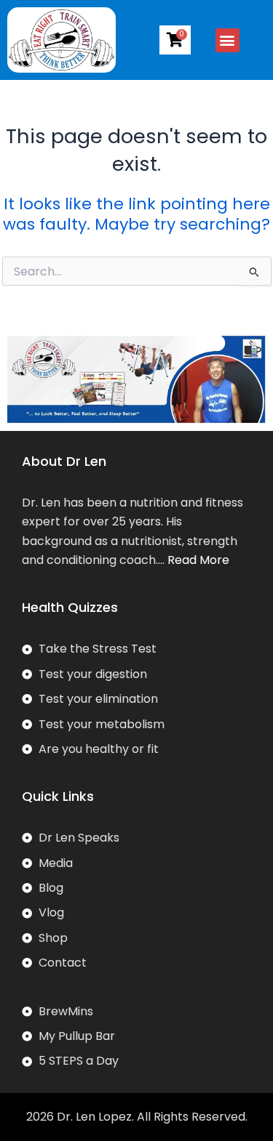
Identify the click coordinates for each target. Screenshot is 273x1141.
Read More (198, 560)
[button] (227, 40)
